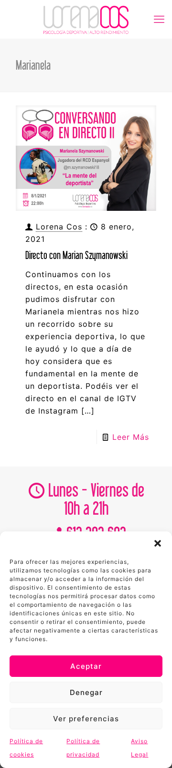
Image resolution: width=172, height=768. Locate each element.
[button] (157, 543)
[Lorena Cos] (86, 19)
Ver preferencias (86, 718)
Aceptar (86, 666)
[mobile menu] (159, 19)
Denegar (86, 692)
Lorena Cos (59, 226)
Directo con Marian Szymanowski (76, 255)
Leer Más (130, 437)
